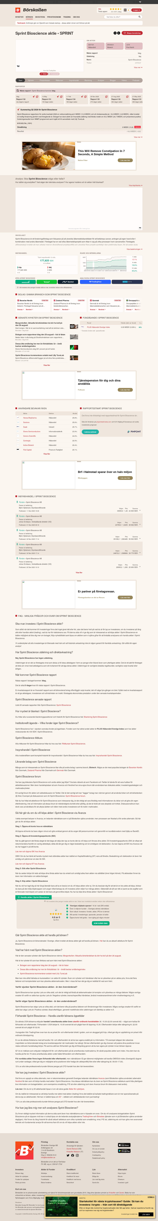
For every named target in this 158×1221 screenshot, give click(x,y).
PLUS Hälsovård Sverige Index (98, 327)
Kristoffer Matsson (73, 1151)
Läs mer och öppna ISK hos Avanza (30, 851)
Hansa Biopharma (30, 417)
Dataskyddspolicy (98, 1152)
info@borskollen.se (48, 1157)
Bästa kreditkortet (73, 1173)
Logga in (136, 10)
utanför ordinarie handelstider (86, 1021)
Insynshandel (74, 80)
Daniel (121, 1192)
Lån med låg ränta (98, 1179)
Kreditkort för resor (73, 1176)
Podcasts (136, 80)
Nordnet (29, 309)
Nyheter (31, 80)
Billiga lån (95, 1176)
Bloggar (113, 80)
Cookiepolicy (96, 1155)
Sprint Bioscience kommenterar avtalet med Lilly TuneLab (43, 973)
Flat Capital (27, 449)
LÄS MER (146, 1214)
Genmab (60, 770)
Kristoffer (112, 1192)
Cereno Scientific (29, 436)
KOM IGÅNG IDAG (101, 923)
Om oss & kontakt (98, 1149)
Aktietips (44, 1173)
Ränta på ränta (20, 1182)
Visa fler (79, 572)
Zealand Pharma (34, 770)
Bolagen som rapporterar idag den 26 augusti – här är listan (44, 965)
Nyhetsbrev (96, 1146)
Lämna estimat (90, 432)
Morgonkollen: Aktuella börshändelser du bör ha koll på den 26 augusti (92, 955)
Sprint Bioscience (63, 705)
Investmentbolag (46, 1176)
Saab (25, 427)
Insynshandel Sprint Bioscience (109, 755)
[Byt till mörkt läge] (126, 10)
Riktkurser (59, 80)
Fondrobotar (45, 1179)
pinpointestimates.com (103, 422)
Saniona (26, 422)
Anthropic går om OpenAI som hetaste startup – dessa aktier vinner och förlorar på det (53, 23)
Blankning (88, 80)
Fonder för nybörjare (22, 1179)
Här (101, 940)
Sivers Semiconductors (31, 431)
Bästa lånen (96, 1173)
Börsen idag (19, 1173)
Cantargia (26, 440)
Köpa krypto (122, 1173)
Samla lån (95, 1182)
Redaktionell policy (98, 1158)
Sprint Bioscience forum (75, 796)
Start (20, 80)
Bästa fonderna (46, 1182)
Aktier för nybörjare (76, 1089)
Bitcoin (120, 1176)
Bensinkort (70, 1182)
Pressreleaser (45, 80)
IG (60, 1096)
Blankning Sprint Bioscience (95, 717)
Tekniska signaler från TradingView (79, 228)
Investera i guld (123, 1182)
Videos (124, 80)
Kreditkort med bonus (74, 1179)
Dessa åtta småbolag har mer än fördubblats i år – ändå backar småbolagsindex (52, 969)
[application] (103, 264)
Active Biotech (28, 445)
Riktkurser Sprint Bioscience (73, 743)
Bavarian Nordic (135, 767)
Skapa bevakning (134, 33)
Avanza (19, 309)
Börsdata (100, 1116)
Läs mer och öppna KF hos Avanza (29, 863)
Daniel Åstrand (72, 1148)
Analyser (101, 80)
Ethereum (121, 1179)
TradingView (87, 1116)
